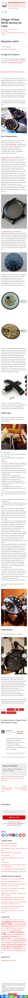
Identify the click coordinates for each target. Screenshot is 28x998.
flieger (21, 709)
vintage (18, 950)
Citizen (12, 919)
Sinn (24, 948)
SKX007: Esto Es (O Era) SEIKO (9, 846)
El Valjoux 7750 (5, 862)
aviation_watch (13, 29)
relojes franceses (18, 942)
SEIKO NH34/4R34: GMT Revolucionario (11, 852)
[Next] (24, 607)
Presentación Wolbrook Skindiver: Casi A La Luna (13, 871)
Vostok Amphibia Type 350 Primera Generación (13, 869)
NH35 (13, 934)
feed (7, 926)
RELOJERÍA (3, 34)
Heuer (3, 930)
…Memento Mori (13, 890)
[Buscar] (2, 11)
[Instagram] (9, 835)
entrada (22, 59)
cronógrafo (8, 921)
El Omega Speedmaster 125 (14, 881)
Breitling (6, 919)
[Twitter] (6, 835)
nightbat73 (4, 893)
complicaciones (19, 919)
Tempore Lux (5, 950)
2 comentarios (4, 31)
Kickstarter (9, 930)
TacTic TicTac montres (10, 144)
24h (2, 919)
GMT (9, 928)
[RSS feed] (24, 835)
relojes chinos (8, 940)
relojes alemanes (11, 712)
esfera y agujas (7, 231)
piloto (3, 712)
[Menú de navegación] (5, 12)
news (8, 934)
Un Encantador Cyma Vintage (16, 888)
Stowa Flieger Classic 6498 (16, 62)
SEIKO (18, 948)
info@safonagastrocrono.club (8, 960)
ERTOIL (3, 881)
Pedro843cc (4, 884)
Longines (17, 930)
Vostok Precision (5, 855)
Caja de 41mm (5, 157)
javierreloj (9, 730)
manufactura (5, 932)
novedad (6, 936)
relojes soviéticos (12, 946)
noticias (20, 934)
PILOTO (23, 32)
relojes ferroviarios (6, 942)
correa (15, 368)
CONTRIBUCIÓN (10, 32)
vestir (11, 950)
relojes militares (9, 944)
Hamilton (22, 928)
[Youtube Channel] (20, 835)
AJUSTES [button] (4, 994)
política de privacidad (16, 823)
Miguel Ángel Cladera (6, 897)
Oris (21, 936)
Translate (13, 49)
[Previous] (3, 607)
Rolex (11, 948)
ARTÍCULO (3, 32)
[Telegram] (17, 835)
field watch (15, 926)
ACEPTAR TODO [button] (12, 994)
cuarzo (21, 922)
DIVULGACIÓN (17, 32)
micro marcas (12, 933)
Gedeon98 (4, 879)
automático (11, 709)
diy (17, 709)
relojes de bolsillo (19, 940)
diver (6, 923)
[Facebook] (2, 835)
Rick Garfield (4, 890)
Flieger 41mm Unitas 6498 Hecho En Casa (14, 71)
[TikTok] (13, 835)
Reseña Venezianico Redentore (9, 843)
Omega (15, 936)
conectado (17, 769)
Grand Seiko (15, 928)
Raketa (12, 938)
